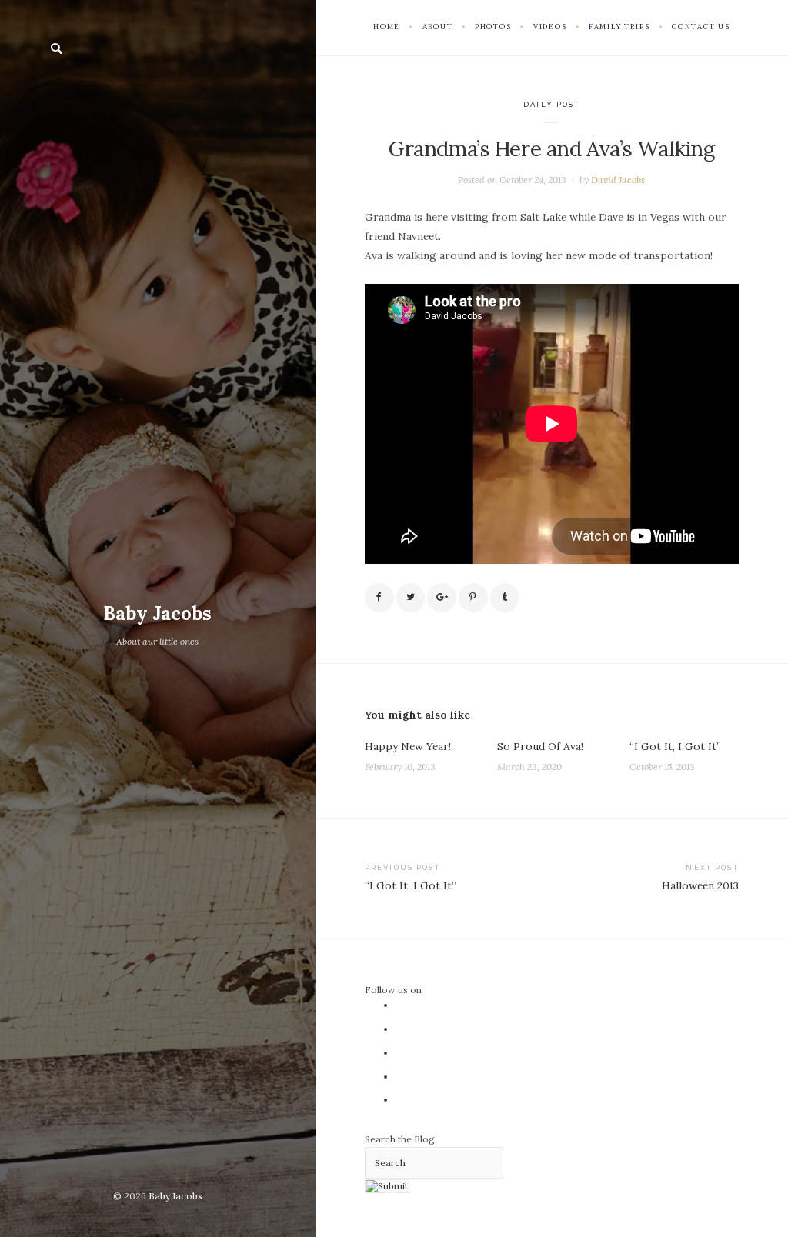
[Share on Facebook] (379, 597)
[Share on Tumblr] (504, 597)
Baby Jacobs (157, 613)
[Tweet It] (411, 597)
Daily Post (551, 104)
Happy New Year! (408, 746)
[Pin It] (473, 597)
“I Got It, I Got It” (675, 746)
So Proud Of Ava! (540, 746)
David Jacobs (618, 179)
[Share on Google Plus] (441, 597)
